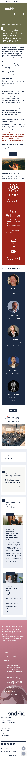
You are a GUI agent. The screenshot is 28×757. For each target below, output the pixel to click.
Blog (2, 733)
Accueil (3, 24)
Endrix (13, 293)
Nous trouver (10, 14)
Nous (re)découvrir (6, 725)
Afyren (20, 345)
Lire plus (8, 565)
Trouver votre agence (10, 751)
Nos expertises (5, 728)
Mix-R (13, 401)
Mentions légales (13, 755)
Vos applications (17, 1)
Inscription (13, 154)
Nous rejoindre (5, 730)
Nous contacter (19, 14)
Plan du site (4, 737)
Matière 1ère (8, 720)
